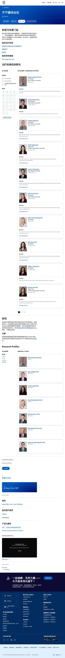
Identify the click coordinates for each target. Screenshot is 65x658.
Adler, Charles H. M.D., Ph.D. (35, 357)
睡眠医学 (5, 49)
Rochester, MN (8, 78)
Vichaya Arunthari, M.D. (33, 99)
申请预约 (6, 468)
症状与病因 (6, 21)
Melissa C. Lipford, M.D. (33, 266)
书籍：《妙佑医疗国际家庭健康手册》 (11, 527)
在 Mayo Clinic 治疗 (31, 21)
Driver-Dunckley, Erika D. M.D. (35, 400)
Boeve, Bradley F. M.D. (33, 371)
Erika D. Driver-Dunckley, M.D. (35, 217)
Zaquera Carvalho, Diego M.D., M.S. (36, 442)
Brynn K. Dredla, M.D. (33, 193)
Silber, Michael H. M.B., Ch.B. (35, 428)
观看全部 (4, 362)
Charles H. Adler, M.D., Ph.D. (35, 77)
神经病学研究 (23, 328)
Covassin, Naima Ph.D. (33, 386)
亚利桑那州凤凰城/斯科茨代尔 (10, 84)
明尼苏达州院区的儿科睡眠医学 (12, 46)
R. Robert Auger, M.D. (33, 120)
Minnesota (4, 360)
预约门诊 (6, 16)
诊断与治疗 (14, 21)
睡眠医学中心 (33, 328)
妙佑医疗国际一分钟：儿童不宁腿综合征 (12, 504)
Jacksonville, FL (8, 81)
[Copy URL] (28, 548)
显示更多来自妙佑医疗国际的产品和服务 (12, 530)
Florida (3, 358)
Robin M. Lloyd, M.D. (33, 287)
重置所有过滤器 (7, 117)
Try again (19, 550)
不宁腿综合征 (10, 12)
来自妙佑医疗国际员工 (7, 459)
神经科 (4, 52)
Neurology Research (8, 59)
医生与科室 (21, 21)
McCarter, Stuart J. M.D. (34, 414)
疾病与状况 (6, 7)
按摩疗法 (4, 514)
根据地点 (4, 75)
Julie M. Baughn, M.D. (33, 145)
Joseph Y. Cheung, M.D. (33, 169)
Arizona (3, 356)
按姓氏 (3, 88)
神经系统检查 (5, 517)
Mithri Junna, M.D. (32, 242)
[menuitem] (6, 21)
